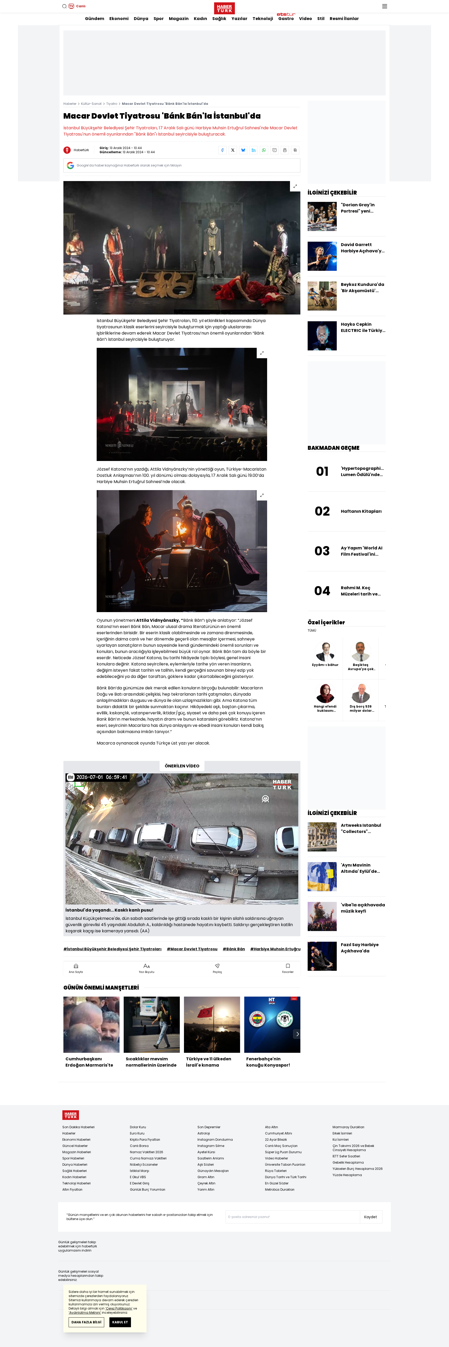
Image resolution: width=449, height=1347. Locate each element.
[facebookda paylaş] (222, 150)
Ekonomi (119, 19)
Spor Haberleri (73, 1158)
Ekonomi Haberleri (76, 1139)
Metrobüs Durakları (279, 1189)
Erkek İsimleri (342, 1133)
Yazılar (239, 19)
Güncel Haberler (75, 1146)
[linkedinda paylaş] (253, 150)
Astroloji (203, 1133)
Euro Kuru (137, 1133)
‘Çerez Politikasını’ (119, 1308)
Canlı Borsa (139, 1146)
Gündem (94, 19)
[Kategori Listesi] (384, 6)
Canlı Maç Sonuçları (281, 1146)
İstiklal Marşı (139, 1171)
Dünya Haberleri (74, 1164)
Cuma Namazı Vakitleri (148, 1158)
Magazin (179, 19)
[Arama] (64, 6)
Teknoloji (263, 19)
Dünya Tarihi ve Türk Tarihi (285, 1177)
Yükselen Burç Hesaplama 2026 (358, 1168)
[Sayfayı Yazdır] (285, 150)
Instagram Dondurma (215, 1139)
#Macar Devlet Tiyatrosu (192, 949)
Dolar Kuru (138, 1127)
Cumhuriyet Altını (278, 1133)
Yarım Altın (205, 1189)
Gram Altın (205, 1177)
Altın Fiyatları (72, 1189)
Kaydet (370, 1217)
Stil (321, 19)
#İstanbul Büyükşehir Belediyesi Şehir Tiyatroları (112, 949)
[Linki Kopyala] (295, 150)
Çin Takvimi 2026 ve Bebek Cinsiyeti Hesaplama (353, 1148)
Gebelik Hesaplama (348, 1162)
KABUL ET (120, 1322)
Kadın (200, 19)
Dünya (141, 19)
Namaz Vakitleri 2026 (146, 1152)
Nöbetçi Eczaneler (144, 1164)
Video (305, 19)
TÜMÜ (312, 630)
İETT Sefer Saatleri (346, 1156)
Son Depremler (208, 1127)
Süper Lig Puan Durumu (283, 1152)
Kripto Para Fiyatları (145, 1139)
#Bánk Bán (234, 949)
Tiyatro (111, 103)
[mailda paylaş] (274, 150)
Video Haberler (276, 1158)
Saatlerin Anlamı (210, 1158)
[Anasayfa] (70, 1115)
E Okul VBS (138, 1177)
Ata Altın (271, 1127)
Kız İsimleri (341, 1139)
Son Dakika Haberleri (78, 1127)
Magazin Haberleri (76, 1152)
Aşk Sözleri (205, 1164)
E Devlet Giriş (139, 1183)
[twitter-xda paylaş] (233, 150)
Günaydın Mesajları (213, 1171)
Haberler (69, 103)
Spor (159, 19)
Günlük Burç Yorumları (147, 1189)
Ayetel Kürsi (206, 1152)
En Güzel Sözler (276, 1183)
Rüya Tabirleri (276, 1171)
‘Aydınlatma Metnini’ (85, 1312)
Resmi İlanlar (344, 19)
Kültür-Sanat (91, 103)
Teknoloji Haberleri (76, 1183)
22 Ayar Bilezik (276, 1139)
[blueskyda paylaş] (243, 150)
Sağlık (219, 19)
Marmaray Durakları (348, 1127)
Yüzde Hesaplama (347, 1175)
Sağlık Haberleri (74, 1171)
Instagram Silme (210, 1146)
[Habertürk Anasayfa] (224, 7)
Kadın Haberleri (74, 1177)
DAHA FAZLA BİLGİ (86, 1322)
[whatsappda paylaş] (264, 150)
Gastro (286, 19)
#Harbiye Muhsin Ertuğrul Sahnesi (284, 949)
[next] (297, 1034)
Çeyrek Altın (206, 1183)
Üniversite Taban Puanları (285, 1164)
